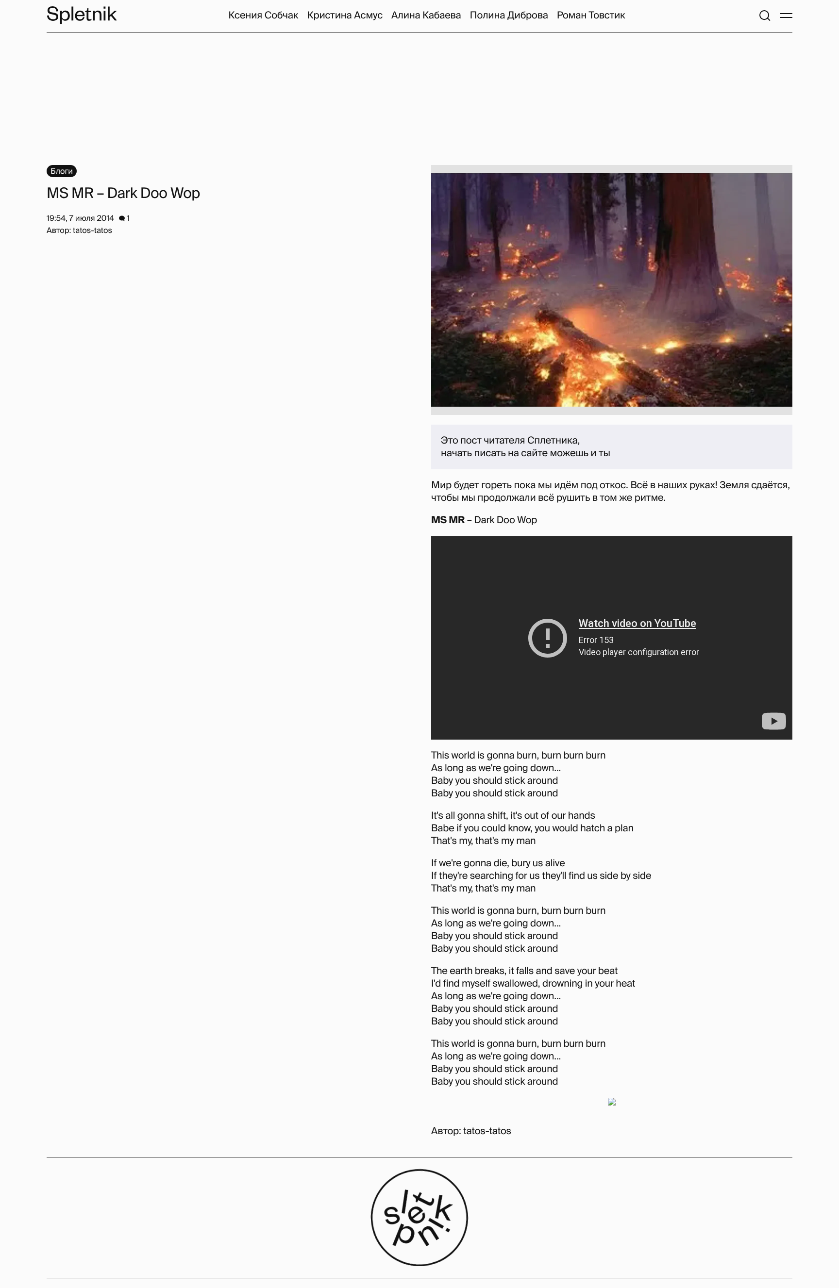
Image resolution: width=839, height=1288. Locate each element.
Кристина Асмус (345, 15)
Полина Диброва (509, 15)
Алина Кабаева (426, 15)
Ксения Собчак (263, 15)
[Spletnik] (82, 15)
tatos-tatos (487, 1131)
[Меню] (786, 15)
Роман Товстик (591, 15)
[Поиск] (764, 15)
